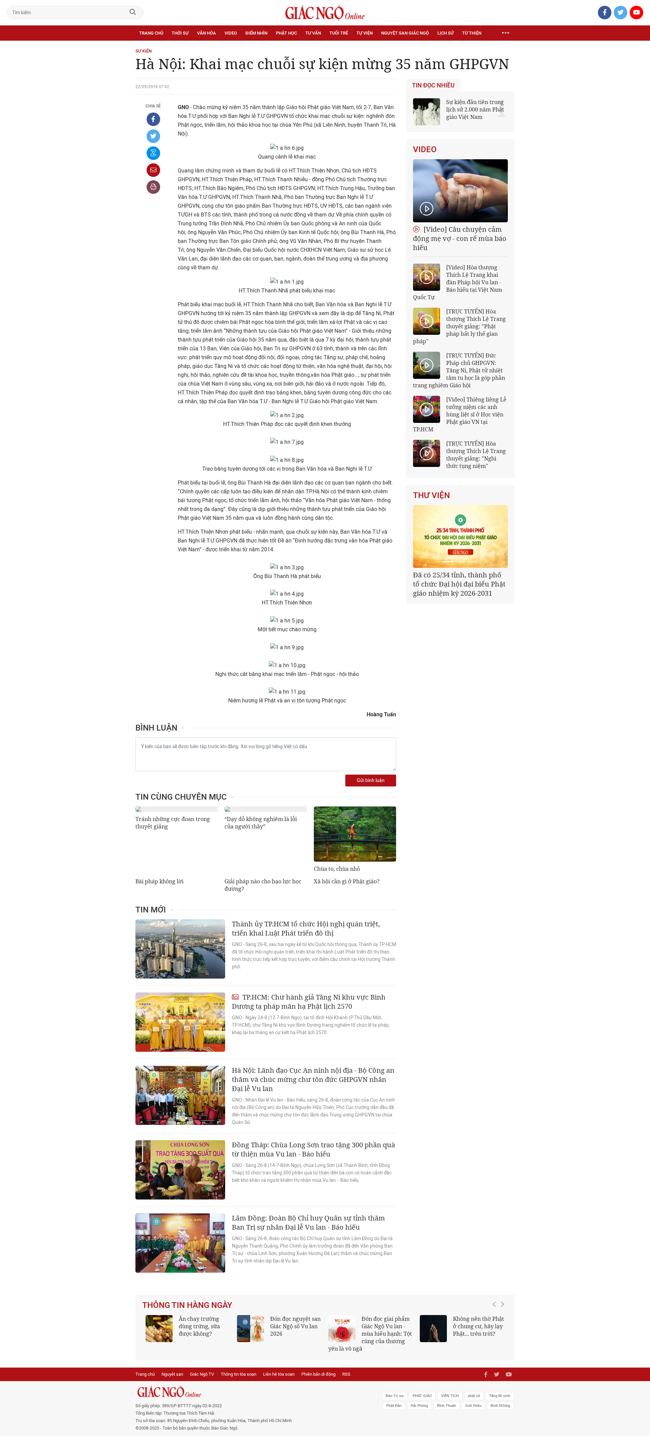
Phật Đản (394, 1405)
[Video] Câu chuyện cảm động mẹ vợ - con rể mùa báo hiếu (459, 238)
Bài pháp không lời (159, 881)
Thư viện (431, 495)
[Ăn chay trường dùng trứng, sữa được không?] (159, 1328)
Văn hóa (206, 33)
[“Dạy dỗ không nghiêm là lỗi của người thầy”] (265, 809)
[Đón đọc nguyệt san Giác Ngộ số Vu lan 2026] (250, 1328)
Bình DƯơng (500, 1405)
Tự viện (364, 33)
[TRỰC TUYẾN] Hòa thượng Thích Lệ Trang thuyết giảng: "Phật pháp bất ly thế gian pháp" (459, 326)
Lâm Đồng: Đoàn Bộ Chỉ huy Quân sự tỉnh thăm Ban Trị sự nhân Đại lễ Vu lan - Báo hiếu (308, 1222)
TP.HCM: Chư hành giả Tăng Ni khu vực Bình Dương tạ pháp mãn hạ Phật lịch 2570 (309, 1001)
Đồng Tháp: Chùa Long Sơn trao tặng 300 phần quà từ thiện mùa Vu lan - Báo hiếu (313, 1149)
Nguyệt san (172, 1374)
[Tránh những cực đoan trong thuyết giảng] (176, 809)
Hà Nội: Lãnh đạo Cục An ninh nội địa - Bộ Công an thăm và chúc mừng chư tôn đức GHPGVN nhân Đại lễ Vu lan (313, 1079)
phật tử (474, 1396)
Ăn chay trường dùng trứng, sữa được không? (199, 1326)
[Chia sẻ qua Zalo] (153, 153)
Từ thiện (471, 33)
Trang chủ (151, 33)
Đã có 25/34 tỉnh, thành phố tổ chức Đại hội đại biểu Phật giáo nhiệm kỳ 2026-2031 (459, 584)
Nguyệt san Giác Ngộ (405, 33)
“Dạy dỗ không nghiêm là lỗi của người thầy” (260, 822)
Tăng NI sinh (499, 1396)
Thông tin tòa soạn (238, 1374)
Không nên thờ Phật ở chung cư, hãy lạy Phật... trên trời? (478, 1326)
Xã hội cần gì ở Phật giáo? (347, 881)
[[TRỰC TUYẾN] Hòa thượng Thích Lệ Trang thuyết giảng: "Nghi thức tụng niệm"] (426, 453)
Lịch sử (445, 33)
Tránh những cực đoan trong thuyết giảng (172, 822)
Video (230, 33)
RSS (346, 1374)
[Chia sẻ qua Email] (153, 170)
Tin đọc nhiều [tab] (433, 85)
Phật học (286, 33)
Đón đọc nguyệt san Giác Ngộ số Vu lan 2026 (295, 1326)
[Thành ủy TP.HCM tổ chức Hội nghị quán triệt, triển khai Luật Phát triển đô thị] (180, 949)
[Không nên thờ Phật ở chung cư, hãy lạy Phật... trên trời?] (433, 1328)
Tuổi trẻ (338, 33)
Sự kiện (143, 51)
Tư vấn (313, 33)
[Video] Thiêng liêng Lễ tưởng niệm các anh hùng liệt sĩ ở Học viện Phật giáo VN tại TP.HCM (459, 414)
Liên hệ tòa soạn (279, 1374)
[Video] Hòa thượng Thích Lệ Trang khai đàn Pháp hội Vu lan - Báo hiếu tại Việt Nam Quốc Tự (457, 282)
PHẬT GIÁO (422, 1396)
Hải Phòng (419, 1405)
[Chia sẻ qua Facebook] (153, 119)
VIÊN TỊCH (450, 1396)
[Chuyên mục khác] (505, 33)
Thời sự (180, 33)
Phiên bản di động (318, 1374)
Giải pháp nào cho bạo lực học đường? (262, 885)
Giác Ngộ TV (202, 1374)
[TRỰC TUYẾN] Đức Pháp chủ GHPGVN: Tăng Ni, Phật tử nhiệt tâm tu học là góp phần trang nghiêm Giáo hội (459, 370)
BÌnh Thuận (446, 1405)
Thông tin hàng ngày (187, 1305)
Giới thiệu (473, 1405)
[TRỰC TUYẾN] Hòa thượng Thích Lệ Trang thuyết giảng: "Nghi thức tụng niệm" (476, 455)
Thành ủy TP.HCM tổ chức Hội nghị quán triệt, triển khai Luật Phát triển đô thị (306, 928)
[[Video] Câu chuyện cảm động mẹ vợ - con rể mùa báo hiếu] (460, 190)
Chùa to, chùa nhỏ (337, 869)
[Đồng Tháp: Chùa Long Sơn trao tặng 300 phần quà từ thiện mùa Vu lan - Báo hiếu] (180, 1169)
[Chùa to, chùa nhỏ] (355, 833)
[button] (496, 1330)
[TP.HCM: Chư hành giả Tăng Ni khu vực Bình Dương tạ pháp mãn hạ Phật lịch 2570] (180, 1022)
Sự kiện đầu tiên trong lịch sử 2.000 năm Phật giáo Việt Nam (475, 109)
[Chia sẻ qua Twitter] (153, 136)
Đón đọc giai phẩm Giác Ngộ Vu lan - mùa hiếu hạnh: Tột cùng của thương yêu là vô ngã (370, 1333)
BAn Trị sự (395, 1396)
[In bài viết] (153, 187)
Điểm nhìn (256, 33)
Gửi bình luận (371, 780)
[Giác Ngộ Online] (249, 1392)
